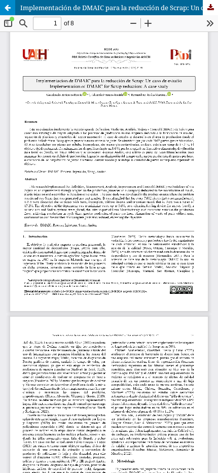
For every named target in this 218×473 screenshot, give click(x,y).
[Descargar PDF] (210, 7)
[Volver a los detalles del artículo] (7, 7)
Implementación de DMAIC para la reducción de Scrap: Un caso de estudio (119, 7)
